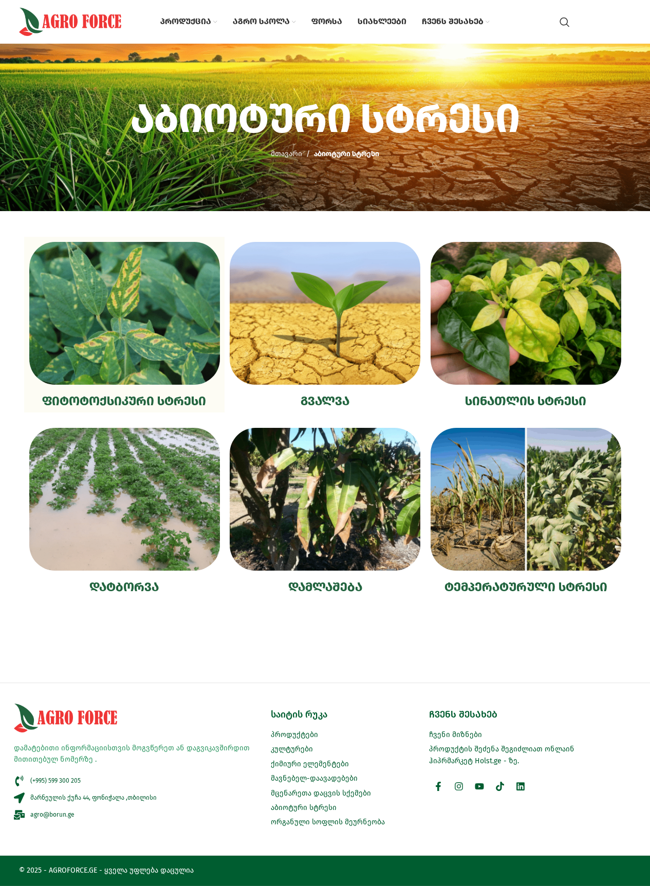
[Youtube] (479, 786)
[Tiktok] (500, 786)
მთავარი (286, 153)
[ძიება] (564, 22)
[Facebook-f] (438, 786)
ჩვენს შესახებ (463, 714)
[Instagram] (459, 786)
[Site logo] (70, 21)
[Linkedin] (520, 786)
